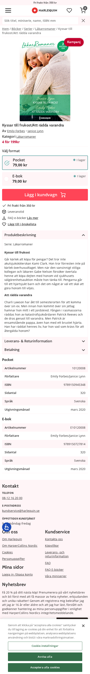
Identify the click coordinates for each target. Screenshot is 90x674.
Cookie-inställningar (45, 646)
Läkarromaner (26, 137)
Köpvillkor (52, 546)
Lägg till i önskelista (22, 224)
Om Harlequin (12, 539)
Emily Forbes (16, 131)
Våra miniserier (56, 576)
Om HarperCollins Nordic (19, 546)
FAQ (48, 563)
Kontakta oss (54, 539)
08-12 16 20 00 (12, 498)
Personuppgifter (13, 559)
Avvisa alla (45, 657)
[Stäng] (83, 625)
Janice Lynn (36, 131)
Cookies (7, 552)
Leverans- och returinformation (57, 554)
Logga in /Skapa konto (17, 574)
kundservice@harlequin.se (21, 511)
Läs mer (32, 218)
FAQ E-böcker (54, 570)
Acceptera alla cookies (45, 667)
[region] (45, 646)
